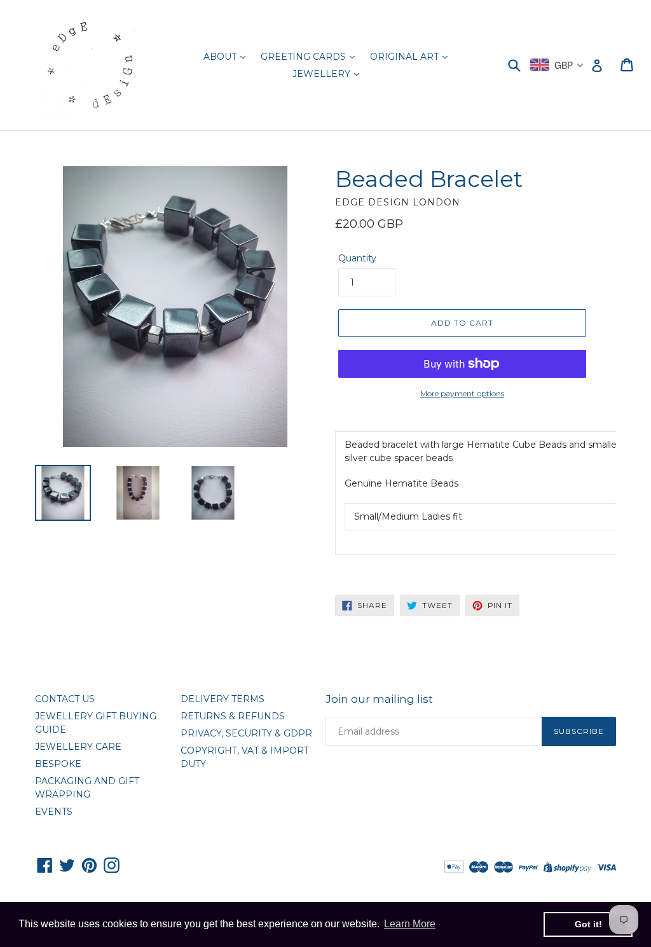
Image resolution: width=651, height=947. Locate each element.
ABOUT (221, 56)
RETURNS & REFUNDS (233, 716)
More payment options (462, 393)
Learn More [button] (409, 923)
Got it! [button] (588, 924)
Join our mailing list (379, 699)
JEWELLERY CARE (78, 746)
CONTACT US (65, 699)
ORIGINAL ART (405, 56)
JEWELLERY (322, 73)
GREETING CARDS (304, 56)
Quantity (357, 258)
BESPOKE (58, 764)
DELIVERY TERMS (222, 699)
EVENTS (53, 811)
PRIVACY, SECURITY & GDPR (246, 733)
